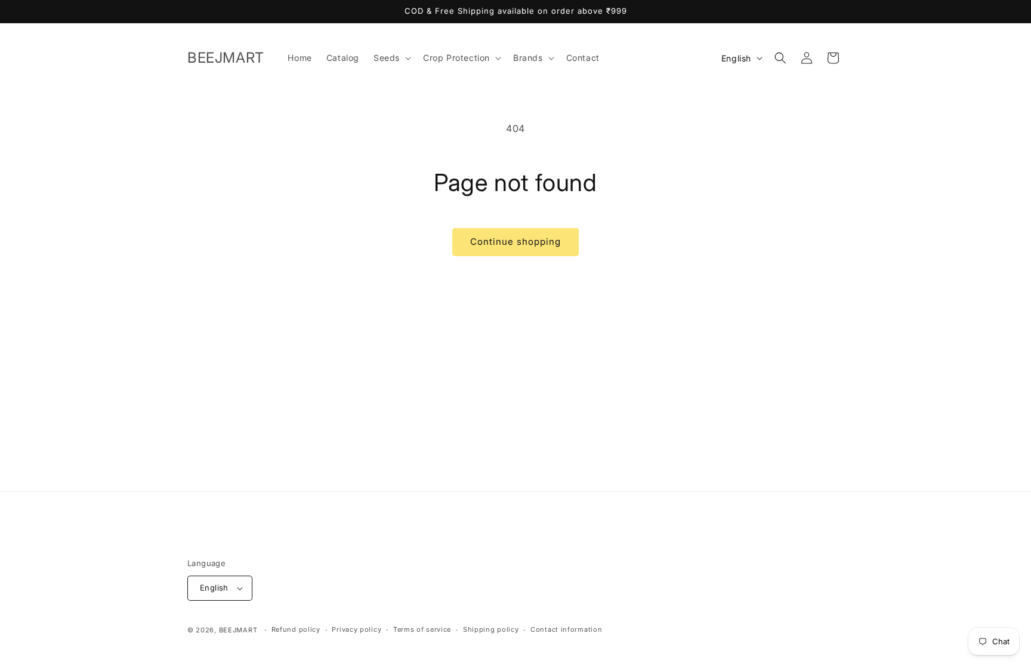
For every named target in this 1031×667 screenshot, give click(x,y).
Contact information (566, 629)
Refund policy (295, 629)
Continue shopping (515, 241)
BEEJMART (238, 630)
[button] (391, 57)
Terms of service (422, 629)
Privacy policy (356, 629)
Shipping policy (491, 629)
